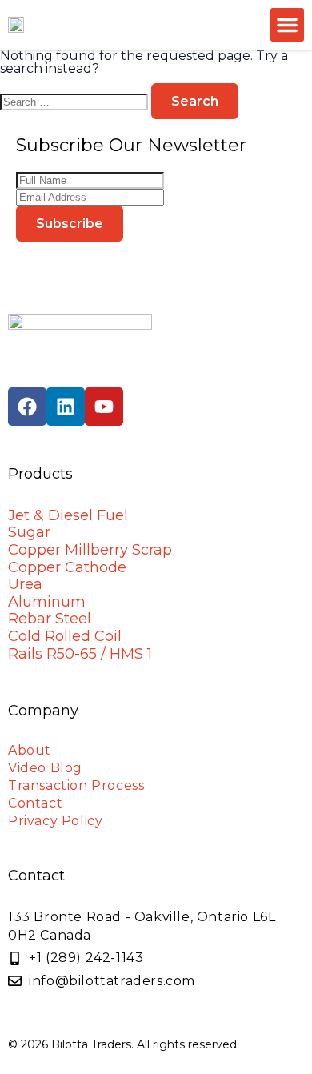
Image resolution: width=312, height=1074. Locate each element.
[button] (287, 25)
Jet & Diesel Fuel (68, 515)
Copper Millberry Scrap (90, 550)
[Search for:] (75, 101)
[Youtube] (104, 406)
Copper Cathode (67, 567)
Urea (25, 584)
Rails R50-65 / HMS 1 (80, 654)
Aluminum (47, 602)
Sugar (29, 532)
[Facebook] (27, 406)
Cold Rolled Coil (65, 636)
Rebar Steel (49, 618)
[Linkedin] (65, 406)
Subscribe (69, 223)
